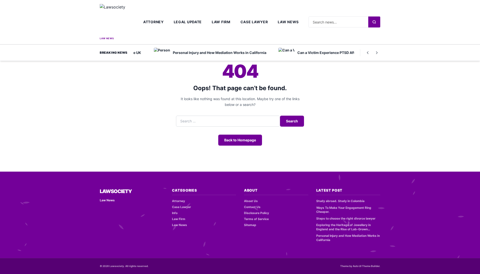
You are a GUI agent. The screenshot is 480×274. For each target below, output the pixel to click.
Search (292, 121)
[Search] (374, 21)
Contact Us (252, 207)
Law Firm (221, 22)
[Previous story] (367, 52)
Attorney (153, 22)
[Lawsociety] (117, 20)
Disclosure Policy (256, 213)
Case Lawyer (254, 22)
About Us (251, 201)
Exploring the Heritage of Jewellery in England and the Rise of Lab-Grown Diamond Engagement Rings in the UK (344, 227)
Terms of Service (256, 219)
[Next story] (376, 52)
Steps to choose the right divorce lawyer (346, 218)
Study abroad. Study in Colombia (340, 201)
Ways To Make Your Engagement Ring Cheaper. (343, 210)
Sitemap (250, 225)
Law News (288, 22)
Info (175, 213)
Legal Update (188, 22)
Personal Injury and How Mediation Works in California (348, 238)
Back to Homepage (240, 140)
